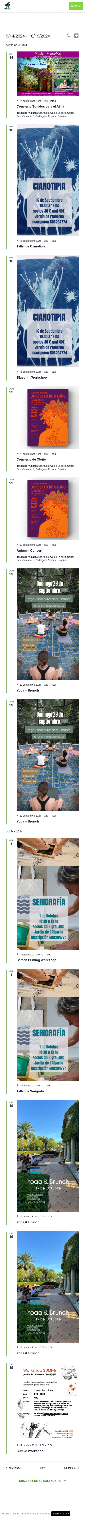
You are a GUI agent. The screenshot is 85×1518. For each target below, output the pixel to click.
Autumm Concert (29, 550)
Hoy (42, 1467)
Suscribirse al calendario (40, 1481)
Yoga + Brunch (28, 690)
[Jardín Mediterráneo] (42, 6)
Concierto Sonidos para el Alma (40, 106)
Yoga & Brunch (28, 1222)
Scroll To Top (61, 1513)
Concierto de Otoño (31, 459)
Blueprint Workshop (32, 377)
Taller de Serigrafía (30, 1091)
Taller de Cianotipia (31, 246)
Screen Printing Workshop (36, 960)
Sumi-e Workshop (30, 1451)
